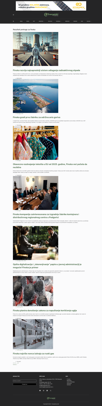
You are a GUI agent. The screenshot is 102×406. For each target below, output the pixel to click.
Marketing (69, 380)
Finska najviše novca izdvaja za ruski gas (33, 353)
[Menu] (13, 14)
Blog (82, 21)
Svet (34, 21)
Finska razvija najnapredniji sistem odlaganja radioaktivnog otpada (46, 70)
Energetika (41, 21)
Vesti (25, 260)
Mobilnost (67, 21)
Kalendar (69, 384)
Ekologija (50, 21)
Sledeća (15, 364)
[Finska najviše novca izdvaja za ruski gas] (33, 334)
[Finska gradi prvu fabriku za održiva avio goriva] (35, 95)
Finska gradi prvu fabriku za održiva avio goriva (36, 117)
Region (27, 21)
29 (18, 363)
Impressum (69, 383)
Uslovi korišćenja (70, 382)
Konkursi (75, 21)
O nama (68, 379)
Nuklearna (19, 66)
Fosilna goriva (20, 306)
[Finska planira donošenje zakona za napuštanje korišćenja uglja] (33, 291)
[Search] (13, 21)
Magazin (88, 21)
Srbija (21, 21)
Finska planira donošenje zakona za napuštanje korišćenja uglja (45, 310)
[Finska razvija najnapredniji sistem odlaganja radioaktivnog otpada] (35, 48)
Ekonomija (58, 21)
